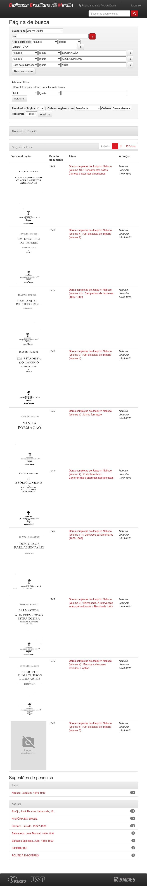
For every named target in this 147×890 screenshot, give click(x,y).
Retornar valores (23, 71)
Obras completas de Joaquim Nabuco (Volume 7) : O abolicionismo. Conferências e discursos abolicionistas (91, 474)
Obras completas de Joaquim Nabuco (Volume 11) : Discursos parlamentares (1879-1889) (91, 534)
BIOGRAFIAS (19, 848)
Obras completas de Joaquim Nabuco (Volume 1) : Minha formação (90, 412)
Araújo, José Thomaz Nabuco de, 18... (34, 811)
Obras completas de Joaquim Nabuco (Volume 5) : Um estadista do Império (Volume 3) (90, 726)
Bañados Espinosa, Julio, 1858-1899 (32, 840)
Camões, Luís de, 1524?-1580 (29, 826)
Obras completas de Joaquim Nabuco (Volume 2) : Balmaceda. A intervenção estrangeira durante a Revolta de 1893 (91, 602)
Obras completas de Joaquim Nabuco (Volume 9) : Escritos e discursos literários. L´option (90, 664)
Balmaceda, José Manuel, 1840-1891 (33, 833)
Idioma (135, 5)
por (14, 36)
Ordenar (106, 108)
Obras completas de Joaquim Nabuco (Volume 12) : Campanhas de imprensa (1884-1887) (91, 293)
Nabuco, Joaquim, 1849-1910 (29, 792)
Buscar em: (19, 30)
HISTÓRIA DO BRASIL (24, 818)
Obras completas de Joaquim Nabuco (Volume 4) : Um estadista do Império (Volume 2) (90, 233)
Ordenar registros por (61, 108)
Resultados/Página (23, 108)
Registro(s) (18, 113)
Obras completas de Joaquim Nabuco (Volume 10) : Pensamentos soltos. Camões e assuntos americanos (90, 169)
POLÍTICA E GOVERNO (25, 855)
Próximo (131, 146)
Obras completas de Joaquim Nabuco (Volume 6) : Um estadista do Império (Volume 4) (90, 354)
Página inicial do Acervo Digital (98, 5)
